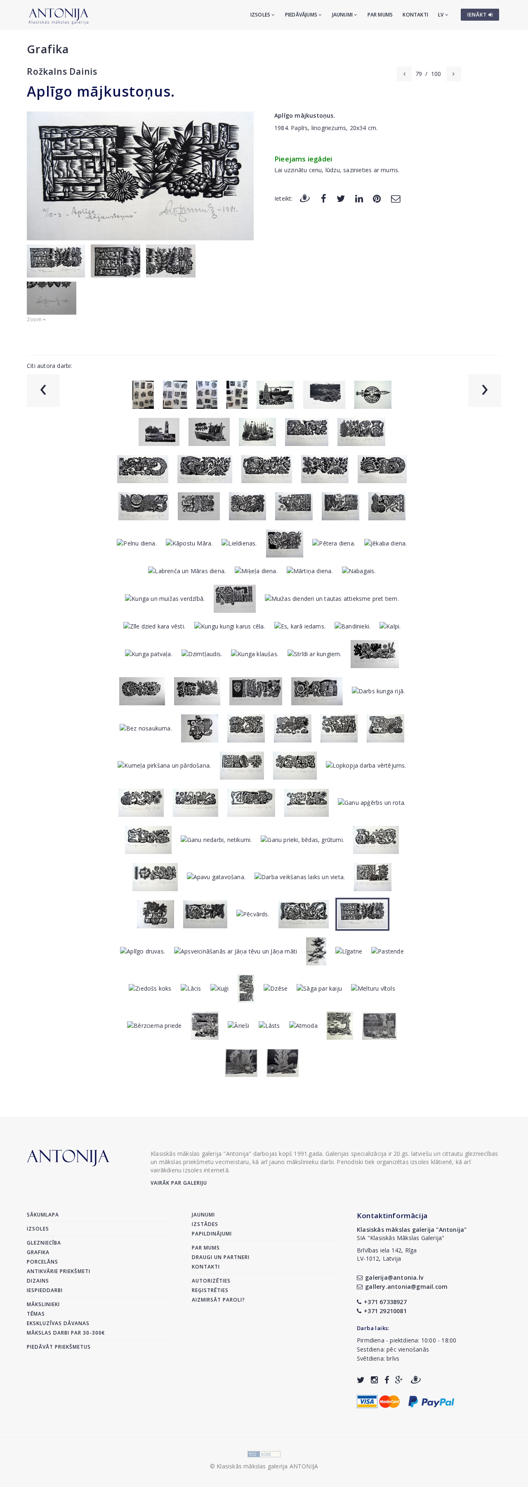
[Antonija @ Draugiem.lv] (416, 1379)
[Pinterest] (377, 198)
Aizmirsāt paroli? (218, 1299)
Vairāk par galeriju (179, 1182)
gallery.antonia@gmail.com (406, 1286)
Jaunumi (343, 14)
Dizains (38, 1280)
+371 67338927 (385, 1302)
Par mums (380, 14)
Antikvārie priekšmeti (58, 1271)
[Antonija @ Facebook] (386, 1379)
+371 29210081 (385, 1311)
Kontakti (415, 14)
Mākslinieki (43, 1304)
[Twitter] (341, 198)
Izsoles (261, 14)
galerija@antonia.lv (394, 1277)
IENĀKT (477, 14)
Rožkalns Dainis (62, 71)
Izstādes (205, 1224)
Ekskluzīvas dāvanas (58, 1323)
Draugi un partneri (221, 1257)
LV (441, 14)
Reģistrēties (210, 1290)
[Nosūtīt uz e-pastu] (395, 198)
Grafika (48, 49)
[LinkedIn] (359, 198)
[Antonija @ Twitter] (361, 1379)
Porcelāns (42, 1261)
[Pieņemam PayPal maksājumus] (431, 1400)
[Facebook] (323, 198)
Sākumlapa (43, 1214)
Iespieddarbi (45, 1290)
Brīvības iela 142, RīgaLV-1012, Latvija (387, 1254)
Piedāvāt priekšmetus (59, 1346)
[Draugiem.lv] (305, 198)
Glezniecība (44, 1242)
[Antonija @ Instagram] (374, 1379)
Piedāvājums (301, 14)
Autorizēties (211, 1280)
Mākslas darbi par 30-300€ (66, 1332)
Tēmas (36, 1313)
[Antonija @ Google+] (399, 1379)
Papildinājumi (212, 1233)
